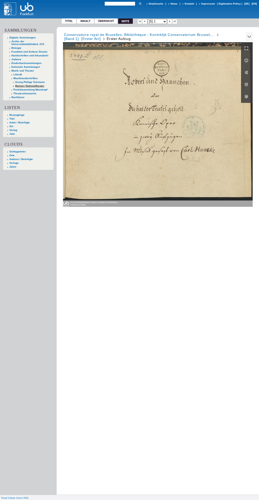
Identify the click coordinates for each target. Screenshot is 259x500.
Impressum (208, 3)
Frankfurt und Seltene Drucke (29, 51)
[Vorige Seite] (144, 21)
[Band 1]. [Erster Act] (82, 39)
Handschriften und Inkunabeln (29, 55)
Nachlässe (18, 97)
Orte (12, 155)
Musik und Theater (22, 70)
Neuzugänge (17, 114)
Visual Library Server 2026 (14, 497)
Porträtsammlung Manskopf (30, 89)
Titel (69, 21)
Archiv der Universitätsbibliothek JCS (27, 43)
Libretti (17, 74)
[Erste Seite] (139, 21)
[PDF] (247, 85)
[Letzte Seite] (174, 21)
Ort (11, 126)
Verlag (13, 130)
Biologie (16, 48)
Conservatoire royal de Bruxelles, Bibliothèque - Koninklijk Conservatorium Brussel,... (139, 35)
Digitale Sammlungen (22, 37)
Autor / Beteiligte (19, 122)
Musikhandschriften (25, 78)
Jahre (12, 166)
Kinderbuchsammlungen (26, 63)
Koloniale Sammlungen (25, 66)
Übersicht (106, 21)
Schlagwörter (17, 151)
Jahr (12, 133)
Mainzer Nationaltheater (29, 85)
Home (174, 3)
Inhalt (85, 21)
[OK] (140, 4)
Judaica (16, 59)
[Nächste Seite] (169, 21)
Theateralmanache (24, 93)
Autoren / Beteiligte (21, 159)
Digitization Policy (230, 3)
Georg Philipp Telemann (30, 82)
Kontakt (189, 3)
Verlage (14, 163)
